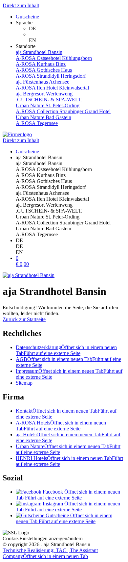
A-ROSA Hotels (61, 425)
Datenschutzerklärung (66, 350)
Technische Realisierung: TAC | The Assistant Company (50, 553)
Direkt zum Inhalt (21, 5)
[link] (77, 29)
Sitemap (24, 383)
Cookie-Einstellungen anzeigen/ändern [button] (43, 538)
